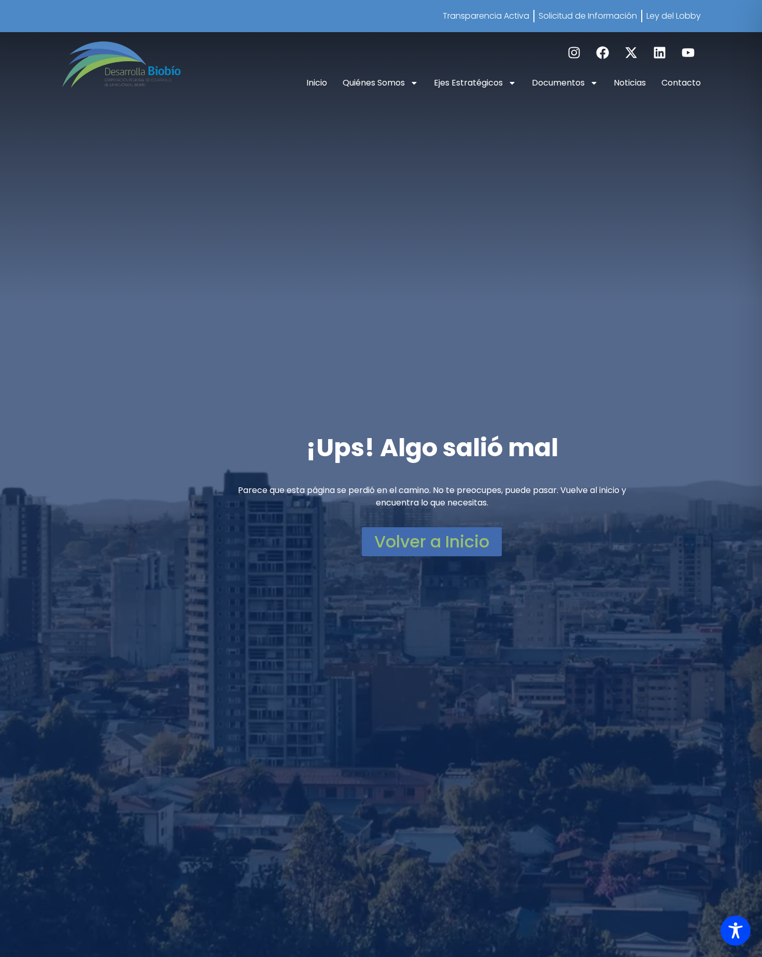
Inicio (316, 83)
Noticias (630, 83)
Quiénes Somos (374, 83)
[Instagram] (574, 53)
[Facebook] (602, 53)
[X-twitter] (631, 53)
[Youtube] (688, 53)
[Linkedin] (659, 53)
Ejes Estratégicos (468, 83)
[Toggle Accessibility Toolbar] (735, 930)
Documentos (558, 83)
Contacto (681, 83)
